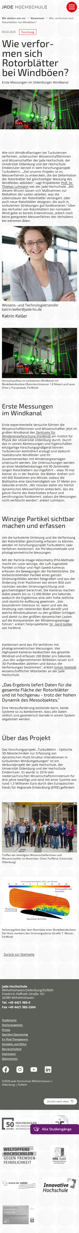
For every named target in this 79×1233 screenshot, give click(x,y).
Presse (6, 1029)
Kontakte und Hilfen (14, 1043)
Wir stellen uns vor (14, 18)
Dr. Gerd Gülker (61, 624)
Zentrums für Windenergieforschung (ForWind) (29, 434)
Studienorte (9, 1019)
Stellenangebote (12, 1024)
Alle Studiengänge (57, 1129)
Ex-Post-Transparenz (15, 1039)
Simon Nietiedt (65, 667)
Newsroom (37, 18)
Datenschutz (10, 1058)
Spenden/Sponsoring (15, 1034)
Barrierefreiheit (12, 1048)
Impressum (9, 1053)
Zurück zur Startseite (19, 954)
